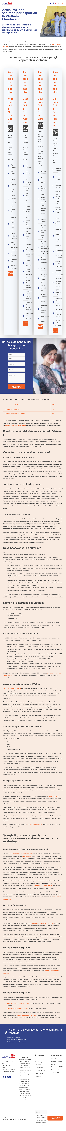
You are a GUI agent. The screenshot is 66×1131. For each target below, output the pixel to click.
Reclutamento (39, 1073)
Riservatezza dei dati (57, 1072)
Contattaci (38, 1082)
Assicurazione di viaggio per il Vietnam (18, 1009)
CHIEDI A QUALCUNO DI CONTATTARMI (16, 392)
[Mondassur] (7, 3)
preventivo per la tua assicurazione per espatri (41, 929)
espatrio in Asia (26, 862)
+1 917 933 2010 (10, 1075)
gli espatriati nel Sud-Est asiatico (42, 891)
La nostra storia (39, 1064)
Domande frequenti (56, 1061)
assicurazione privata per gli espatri (15, 431)
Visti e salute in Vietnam (14, 1042)
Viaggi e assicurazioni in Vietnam (16, 1045)
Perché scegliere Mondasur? (39, 1069)
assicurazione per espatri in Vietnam (22, 859)
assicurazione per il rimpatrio (12, 694)
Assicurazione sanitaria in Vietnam (17, 1047)
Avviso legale (55, 1078)
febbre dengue (53, 802)
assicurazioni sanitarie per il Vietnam (27, 1020)
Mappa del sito (55, 1075)
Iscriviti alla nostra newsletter (55, 1124)
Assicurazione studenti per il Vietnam (17, 1014)
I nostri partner (39, 1079)
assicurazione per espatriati (34, 830)
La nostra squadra (40, 1076)
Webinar (53, 1064)
